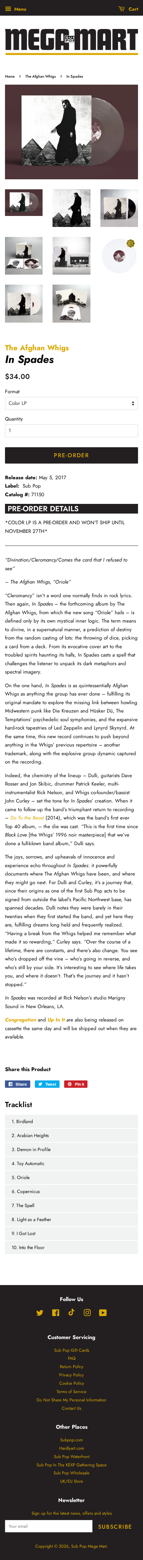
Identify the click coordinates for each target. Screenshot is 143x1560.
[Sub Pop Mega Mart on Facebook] (56, 1314)
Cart (132, 9)
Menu (19, 9)
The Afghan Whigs (40, 76)
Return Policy (71, 1366)
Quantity (14, 419)
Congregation (20, 1019)
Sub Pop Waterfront (71, 1456)
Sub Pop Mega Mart (89, 1546)
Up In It (56, 1019)
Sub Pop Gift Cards (71, 1350)
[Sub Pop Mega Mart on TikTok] (71, 1314)
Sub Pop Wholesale (71, 1473)
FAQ (71, 1358)
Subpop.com (71, 1440)
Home (10, 76)
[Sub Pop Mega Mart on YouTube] (103, 1314)
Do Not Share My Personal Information (71, 1400)
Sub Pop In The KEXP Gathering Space (72, 1465)
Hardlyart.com (71, 1448)
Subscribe (115, 1527)
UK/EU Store (71, 1481)
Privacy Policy (71, 1375)
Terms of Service (71, 1391)
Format (12, 391)
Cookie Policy (71, 1383)
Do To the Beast (27, 817)
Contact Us (71, 1408)
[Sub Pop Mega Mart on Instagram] (87, 1314)
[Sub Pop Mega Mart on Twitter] (40, 1314)
